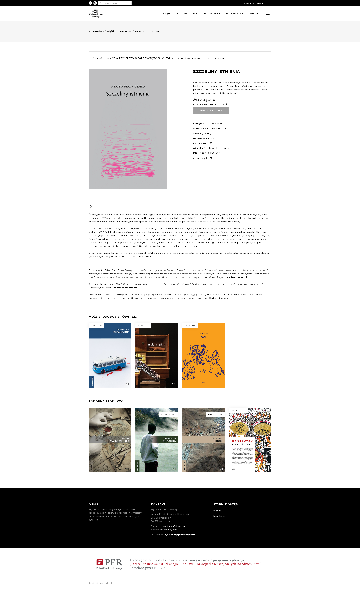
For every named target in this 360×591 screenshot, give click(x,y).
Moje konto (263, 3)
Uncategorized (124, 31)
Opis (91, 206)
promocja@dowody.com (164, 529)
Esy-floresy (206, 133)
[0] (267, 13)
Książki (110, 31)
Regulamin (249, 3)
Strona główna (96, 31)
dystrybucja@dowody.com (180, 534)
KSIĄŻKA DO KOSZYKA (156, 365)
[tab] (97, 206)
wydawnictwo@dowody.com (174, 526)
